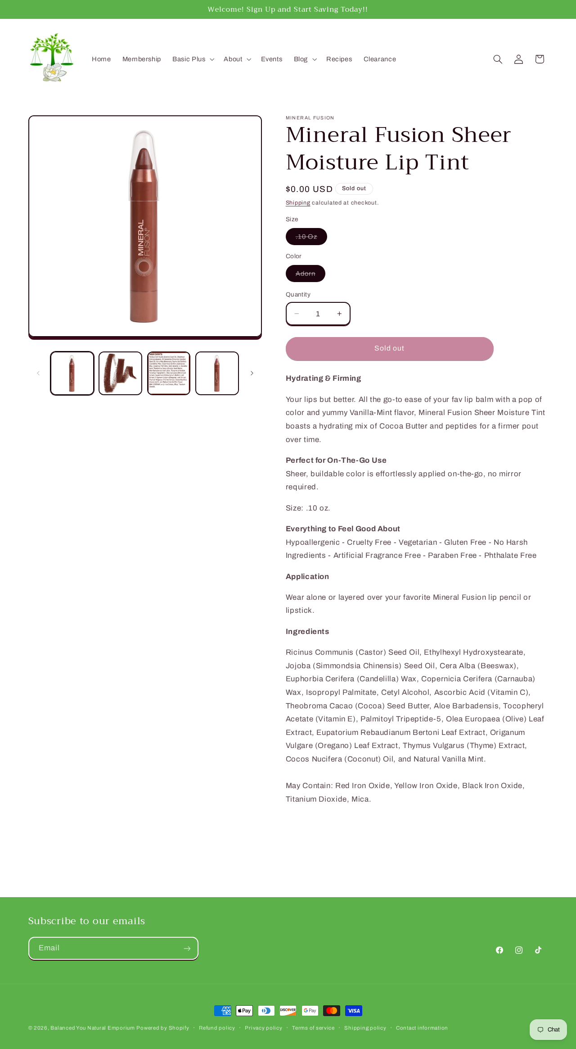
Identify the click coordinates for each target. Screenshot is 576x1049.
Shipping (298, 203)
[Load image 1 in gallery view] (72, 373)
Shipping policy (365, 1028)
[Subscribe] (186, 948)
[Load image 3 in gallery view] (169, 373)
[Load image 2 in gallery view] (120, 373)
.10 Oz (311, 239)
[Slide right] (252, 373)
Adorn (310, 275)
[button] (192, 59)
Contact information (422, 1028)
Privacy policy (263, 1028)
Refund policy (217, 1028)
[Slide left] (38, 373)
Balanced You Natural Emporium (92, 1028)
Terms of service (313, 1028)
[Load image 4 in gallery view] (217, 373)
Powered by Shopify (162, 1028)
